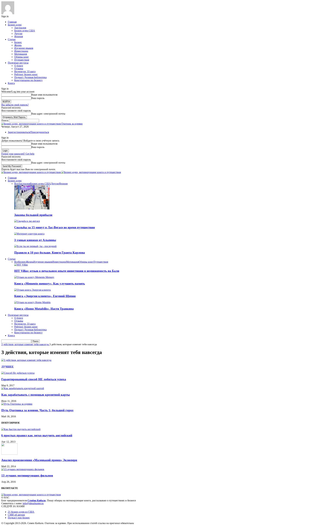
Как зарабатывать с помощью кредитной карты (35, 394)
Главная (12, 21)
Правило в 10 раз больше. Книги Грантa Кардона (49, 252)
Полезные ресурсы (18, 62)
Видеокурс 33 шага (24, 71)
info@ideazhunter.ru (33, 503)
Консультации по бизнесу (28, 80)
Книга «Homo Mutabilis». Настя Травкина (44, 308)
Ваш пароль (37, 98)
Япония (18, 36)
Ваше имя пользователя (44, 94)
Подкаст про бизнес (19, 517)
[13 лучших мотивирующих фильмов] (22, 469)
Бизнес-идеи (15, 24)
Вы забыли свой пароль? (15, 104)
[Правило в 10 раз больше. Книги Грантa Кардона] (35, 246)
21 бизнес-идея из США (21, 511)
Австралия (20, 27)
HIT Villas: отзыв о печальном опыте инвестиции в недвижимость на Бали (66, 271)
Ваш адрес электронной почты (48, 113)
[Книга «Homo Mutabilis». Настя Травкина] (32, 302)
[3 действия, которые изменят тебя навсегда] (26, 360)
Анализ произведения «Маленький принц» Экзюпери (39, 460)
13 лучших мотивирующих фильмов (27, 475)
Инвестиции (21, 51)
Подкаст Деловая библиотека (30, 77)
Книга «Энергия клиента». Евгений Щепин (45, 296)
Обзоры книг (21, 56)
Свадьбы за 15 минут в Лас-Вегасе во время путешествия (54, 227)
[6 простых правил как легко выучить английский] (20, 429)
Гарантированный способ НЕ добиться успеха (33, 379)
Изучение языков (23, 48)
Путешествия (21, 59)
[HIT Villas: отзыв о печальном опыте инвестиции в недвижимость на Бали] (21, 264)
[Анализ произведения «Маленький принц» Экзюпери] (9, 453)
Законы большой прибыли (33, 215)
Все (16, 183)
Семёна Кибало (37, 500)
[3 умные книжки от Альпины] (29, 233)
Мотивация (20, 54)
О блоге (18, 65)
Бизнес (18, 42)
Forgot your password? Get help (17, 153)
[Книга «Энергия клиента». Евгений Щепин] (32, 289)
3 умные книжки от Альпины (35, 240)
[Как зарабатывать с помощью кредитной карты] (22, 388)
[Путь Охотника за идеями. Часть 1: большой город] (16, 404)
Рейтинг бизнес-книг (26, 74)
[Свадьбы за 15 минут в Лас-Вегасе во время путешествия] (27, 221)
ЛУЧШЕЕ (7, 366)
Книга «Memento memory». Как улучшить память (49, 283)
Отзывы (18, 68)
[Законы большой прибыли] (32, 208)
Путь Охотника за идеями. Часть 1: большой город (37, 410)
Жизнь (18, 45)
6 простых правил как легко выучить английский (36, 435)
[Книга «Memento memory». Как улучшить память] (34, 277)
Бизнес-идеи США (24, 30)
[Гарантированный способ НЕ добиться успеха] (18, 373)
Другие (18, 33)
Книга (11, 83)
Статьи (12, 39)
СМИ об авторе (16, 514)
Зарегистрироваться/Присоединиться (28, 132)
